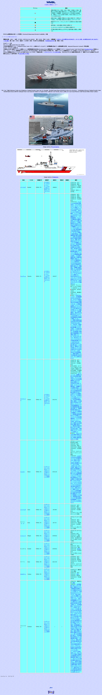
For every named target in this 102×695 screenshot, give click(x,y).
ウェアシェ (23, 276)
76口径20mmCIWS (49, 40)
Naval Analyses (55, 146)
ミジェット (23, 535)
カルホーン (23, 574)
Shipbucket (55, 177)
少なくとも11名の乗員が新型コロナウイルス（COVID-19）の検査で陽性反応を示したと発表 (76, 436)
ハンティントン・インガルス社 (52, 52)
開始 (74, 582)
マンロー (22, 471)
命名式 (78, 548)
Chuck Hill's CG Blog (24, 53)
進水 (78, 574)
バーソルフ (23, 187)
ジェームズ (23, 509)
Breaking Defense (89, 49)
